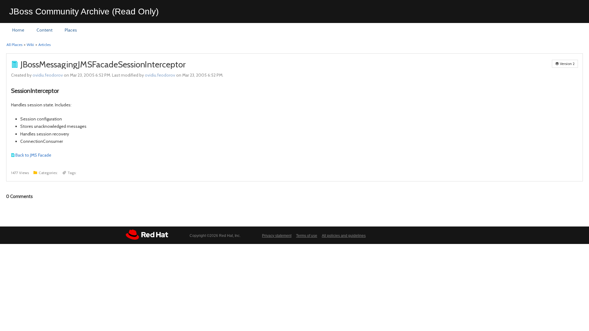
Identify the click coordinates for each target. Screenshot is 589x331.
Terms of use (306, 236)
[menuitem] (18, 30)
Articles (44, 44)
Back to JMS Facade (33, 155)
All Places (14, 44)
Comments (19, 196)
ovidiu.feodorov (48, 75)
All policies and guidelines (344, 236)
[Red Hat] (147, 235)
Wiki (30, 44)
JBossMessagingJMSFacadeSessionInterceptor (103, 64)
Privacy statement (276, 236)
